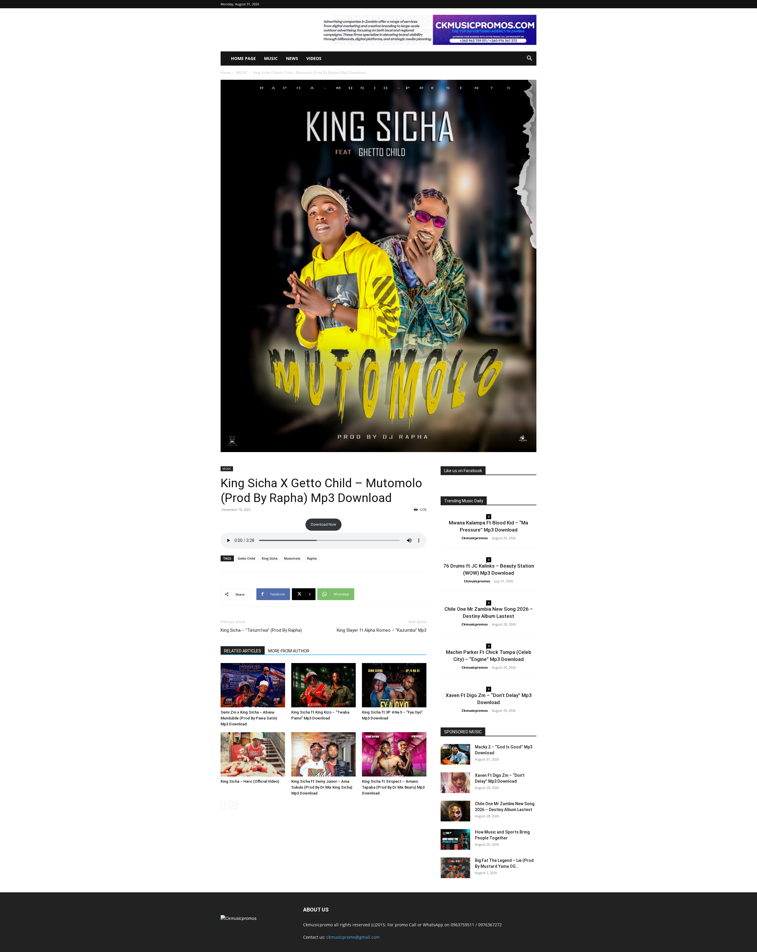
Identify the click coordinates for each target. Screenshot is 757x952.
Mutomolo (292, 558)
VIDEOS (313, 58)
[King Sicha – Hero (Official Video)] (253, 754)
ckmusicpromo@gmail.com (353, 937)
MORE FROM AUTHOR (288, 651)
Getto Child (246, 558)
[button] (529, 59)
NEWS (292, 58)
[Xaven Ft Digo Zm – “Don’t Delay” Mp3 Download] (455, 782)
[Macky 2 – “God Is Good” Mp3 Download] (455, 754)
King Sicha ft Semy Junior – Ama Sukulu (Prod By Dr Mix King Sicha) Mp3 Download (321, 787)
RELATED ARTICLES (242, 651)
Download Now (323, 524)
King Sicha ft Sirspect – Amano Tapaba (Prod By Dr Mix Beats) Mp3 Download (393, 787)
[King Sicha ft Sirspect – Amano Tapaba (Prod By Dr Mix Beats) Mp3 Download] (394, 754)
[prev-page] (224, 805)
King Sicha (269, 558)
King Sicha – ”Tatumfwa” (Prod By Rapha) (261, 630)
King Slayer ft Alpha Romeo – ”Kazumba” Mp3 (381, 630)
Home (226, 72)
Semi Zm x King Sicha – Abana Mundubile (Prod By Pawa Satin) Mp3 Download (249, 718)
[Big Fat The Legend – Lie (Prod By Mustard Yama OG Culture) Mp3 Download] (455, 867)
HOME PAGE (243, 58)
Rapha (312, 558)
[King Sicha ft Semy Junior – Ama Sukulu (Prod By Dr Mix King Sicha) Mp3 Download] (323, 754)
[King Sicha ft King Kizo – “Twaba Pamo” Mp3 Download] (323, 685)
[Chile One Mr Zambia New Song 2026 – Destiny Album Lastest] (455, 811)
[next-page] (233, 805)
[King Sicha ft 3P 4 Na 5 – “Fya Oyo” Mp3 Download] (394, 685)
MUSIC (271, 58)
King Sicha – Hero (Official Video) (250, 781)
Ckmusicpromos (475, 538)
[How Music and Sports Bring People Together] (455, 839)
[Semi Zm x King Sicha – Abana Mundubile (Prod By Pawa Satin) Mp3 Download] (253, 685)
